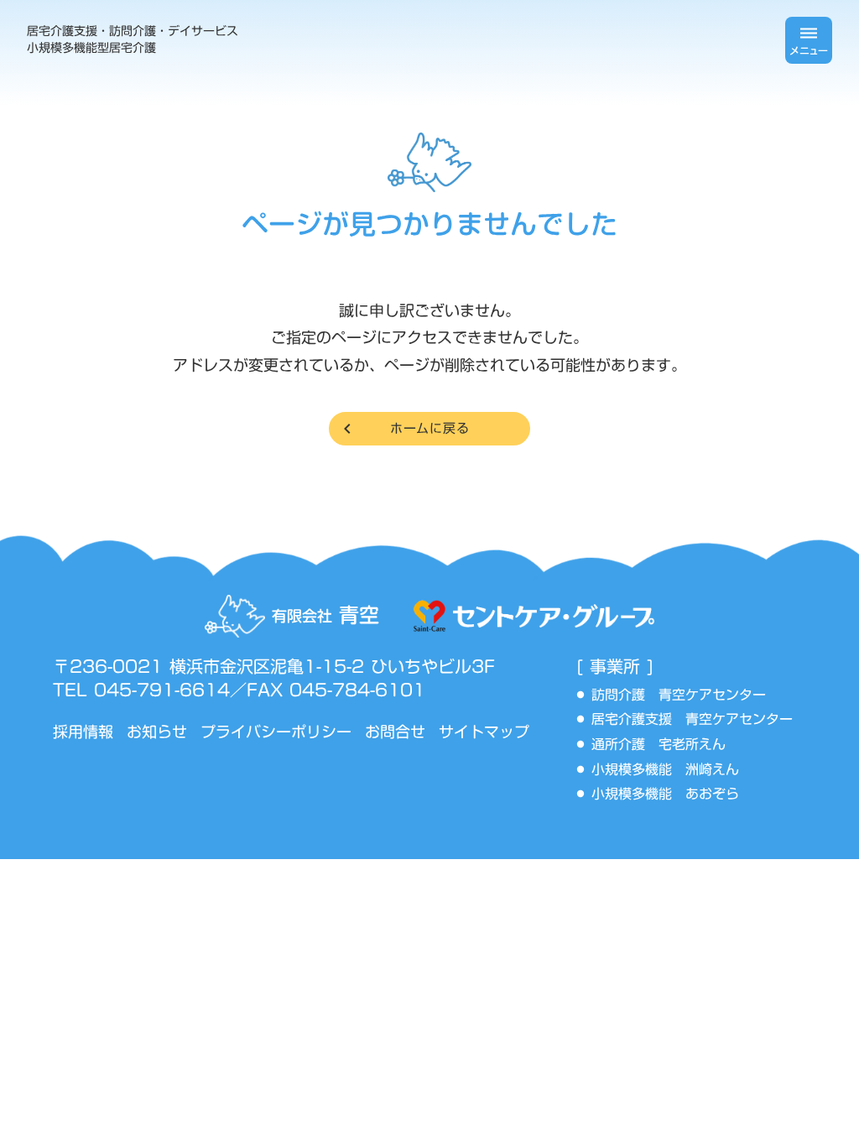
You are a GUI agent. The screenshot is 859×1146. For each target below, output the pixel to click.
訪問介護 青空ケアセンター (685, 695)
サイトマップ (484, 731)
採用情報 (83, 731)
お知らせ (157, 731)
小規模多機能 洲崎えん (665, 770)
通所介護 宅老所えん (665, 745)
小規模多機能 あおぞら (665, 794)
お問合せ (395, 731)
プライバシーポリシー (275, 731)
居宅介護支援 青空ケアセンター (698, 720)
